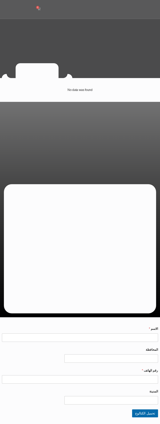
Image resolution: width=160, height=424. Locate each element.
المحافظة (152, 349)
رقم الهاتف (150, 370)
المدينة (153, 391)
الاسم (153, 328)
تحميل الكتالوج (145, 413)
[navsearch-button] (50, 9)
